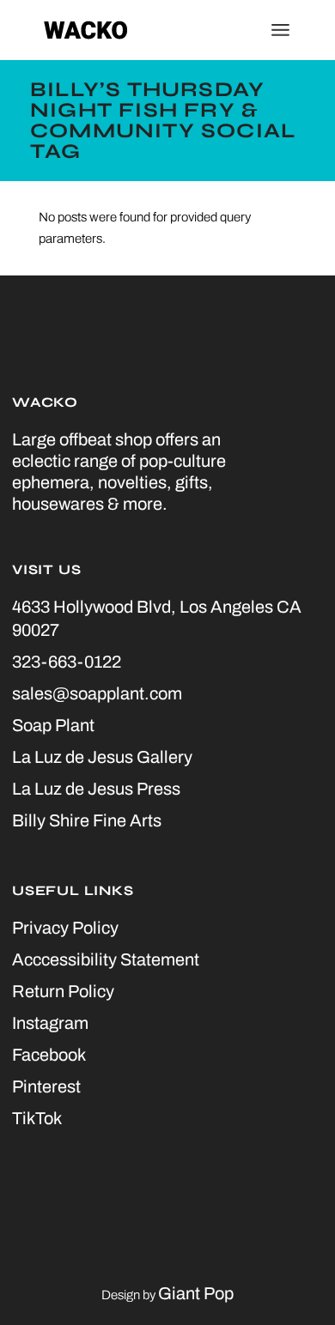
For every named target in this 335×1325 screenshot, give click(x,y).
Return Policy (63, 991)
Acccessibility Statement (105, 959)
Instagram (50, 1022)
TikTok (37, 1118)
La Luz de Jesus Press (96, 788)
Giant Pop (196, 1293)
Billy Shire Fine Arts (86, 820)
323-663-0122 (66, 661)
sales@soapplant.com (97, 693)
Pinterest (46, 1086)
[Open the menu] (280, 30)
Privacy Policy (65, 927)
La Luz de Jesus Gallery (102, 756)
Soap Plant (53, 725)
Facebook (49, 1054)
